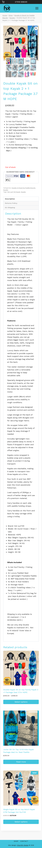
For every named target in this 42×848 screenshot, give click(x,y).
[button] (36, 28)
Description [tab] (10, 199)
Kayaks (5, 190)
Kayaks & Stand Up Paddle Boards (23, 188)
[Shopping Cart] (3, 2)
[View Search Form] (38, 2)
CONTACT (24, 841)
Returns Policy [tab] (11, 203)
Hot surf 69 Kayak (13, 192)
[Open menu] (37, 8)
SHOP (16, 841)
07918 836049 (21, 2)
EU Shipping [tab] (10, 207)
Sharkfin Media (22, 845)
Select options (21, 702)
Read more (21, 762)
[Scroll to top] (37, 840)
